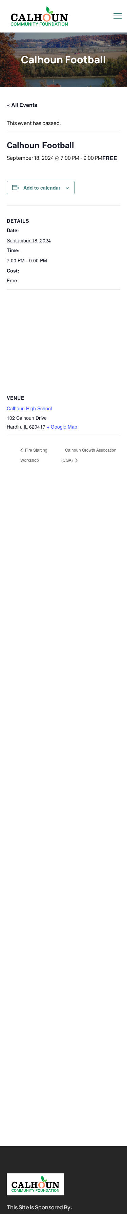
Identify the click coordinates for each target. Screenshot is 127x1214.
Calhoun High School (29, 408)
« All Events (22, 105)
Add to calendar (41, 187)
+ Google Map (62, 426)
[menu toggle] (117, 16)
